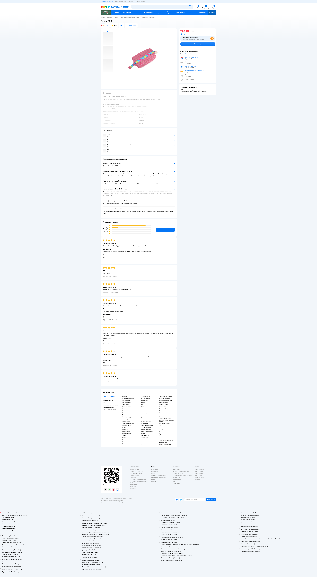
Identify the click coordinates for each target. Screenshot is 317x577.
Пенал (123, 427)
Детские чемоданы (163, 410)
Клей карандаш (126, 431)
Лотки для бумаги (145, 435)
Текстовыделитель (145, 396)
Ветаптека (197, 479)
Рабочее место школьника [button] (110, 403)
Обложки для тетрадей (128, 398)
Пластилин (161, 436)
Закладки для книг (145, 408)
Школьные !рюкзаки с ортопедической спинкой (165, 417)
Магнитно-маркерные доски (166, 440)
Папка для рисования (164, 398)
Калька (142, 404)
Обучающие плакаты (164, 434)
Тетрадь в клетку (126, 400)
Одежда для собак (199, 477)
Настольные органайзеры (147, 415)
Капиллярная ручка (145, 398)
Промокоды (133, 477)
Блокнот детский (126, 419)
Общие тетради (126, 421)
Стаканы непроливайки (165, 444)
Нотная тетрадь (126, 413)
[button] (212, 12)
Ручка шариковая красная (165, 396)
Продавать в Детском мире (136, 471)
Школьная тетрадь (126, 406)
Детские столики (163, 402)
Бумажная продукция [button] (109, 396)
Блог (174, 481)
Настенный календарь (127, 410)
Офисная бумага (126, 404)
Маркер (143, 406)
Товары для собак (199, 473)
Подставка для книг (145, 410)
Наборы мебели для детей (165, 400)
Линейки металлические (147, 431)
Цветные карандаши (146, 413)
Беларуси (121, 502)
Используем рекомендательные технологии (112, 500)
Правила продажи (134, 475)
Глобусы (161, 425)
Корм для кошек (199, 471)
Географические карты (164, 429)
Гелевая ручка (125, 429)
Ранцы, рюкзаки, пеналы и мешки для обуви (126, 17)
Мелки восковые (163, 438)
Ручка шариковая (126, 433)
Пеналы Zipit (152, 17)
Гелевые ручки (144, 400)
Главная (103, 17)
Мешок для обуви (163, 408)
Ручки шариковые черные (147, 444)
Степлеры (143, 402)
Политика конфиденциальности (138, 479)
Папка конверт (144, 439)
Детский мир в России (106, 502)
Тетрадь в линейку (126, 402)
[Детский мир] (115, 6)
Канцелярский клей (146, 421)
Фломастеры (125, 439)
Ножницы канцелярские (147, 419)
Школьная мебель (163, 404)
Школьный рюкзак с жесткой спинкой (166, 421)
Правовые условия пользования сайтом (122, 498)
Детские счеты (144, 423)
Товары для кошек (199, 469)
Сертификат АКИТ (134, 484)
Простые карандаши (146, 427)
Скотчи (124, 435)
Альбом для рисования (128, 423)
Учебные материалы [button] (108, 407)
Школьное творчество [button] (109, 410)
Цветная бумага (163, 442)
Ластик (124, 437)
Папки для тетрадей (127, 417)
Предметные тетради (127, 415)
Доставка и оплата (134, 469)
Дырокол (124, 444)
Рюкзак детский (163, 415)
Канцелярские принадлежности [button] (108, 399)
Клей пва (143, 433)
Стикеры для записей (146, 429)
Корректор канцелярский (128, 441)
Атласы (161, 427)
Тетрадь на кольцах (127, 408)
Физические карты (163, 432)
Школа (109, 17)
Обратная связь (133, 486)
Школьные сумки (163, 413)
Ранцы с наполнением (164, 423)
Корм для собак (199, 475)
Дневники (124, 396)
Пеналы (144, 17)
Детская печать (144, 437)
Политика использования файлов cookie (138, 481)
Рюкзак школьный (163, 406)
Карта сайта (132, 488)
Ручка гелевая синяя (146, 441)
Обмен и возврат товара (136, 473)
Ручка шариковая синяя (146, 417)
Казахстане (115, 502)
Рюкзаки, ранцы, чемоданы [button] (110, 405)
